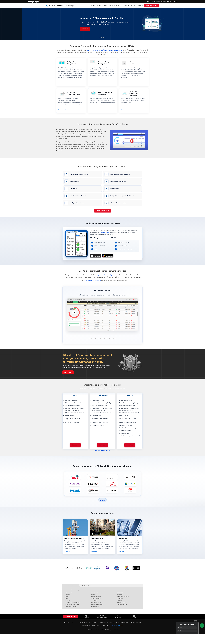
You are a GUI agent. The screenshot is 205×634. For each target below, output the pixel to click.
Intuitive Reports (95, 606)
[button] (99, 37)
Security (93, 622)
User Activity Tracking (122, 604)
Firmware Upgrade (121, 602)
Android (102, 232)
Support (133, 5)
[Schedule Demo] (202, 625)
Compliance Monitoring (71, 606)
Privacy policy (113, 622)
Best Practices (120, 598)
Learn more (63, 29)
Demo (105, 5)
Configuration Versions (96, 602)
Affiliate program (136, 622)
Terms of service (83, 622)
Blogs (67, 598)
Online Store (120, 592)
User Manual (120, 594)
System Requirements (96, 596)
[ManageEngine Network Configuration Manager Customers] (102, 568)
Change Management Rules (97, 604)
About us (66, 622)
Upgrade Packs (94, 592)
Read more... (67, 551)
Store (153, 1)
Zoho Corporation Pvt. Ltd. (99, 629)
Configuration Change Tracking (72, 604)
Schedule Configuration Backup (73, 602)
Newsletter (85, 625)
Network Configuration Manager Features (100, 590)
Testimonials (94, 600)
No (180, 630)
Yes (181, 627)
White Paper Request (96, 598)
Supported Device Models (123, 596)
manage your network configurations (106, 275)
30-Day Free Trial (121, 590)
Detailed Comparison (102, 450)
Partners (158, 1)
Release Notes (69, 592)
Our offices (105, 625)
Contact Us (119, 600)
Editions (119, 5)
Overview (93, 5)
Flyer (67, 596)
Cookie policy (124, 622)
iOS (108, 232)
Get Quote (112, 5)
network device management (92, 280)
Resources (126, 5)
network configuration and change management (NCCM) (104, 50)
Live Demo (93, 594)
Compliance (102, 622)
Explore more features (102, 210)
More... (102, 500)
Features (100, 5)
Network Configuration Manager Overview (75, 590)
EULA (73, 622)
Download (150, 5)
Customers (140, 5)
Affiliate (163, 1)
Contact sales (95, 625)
